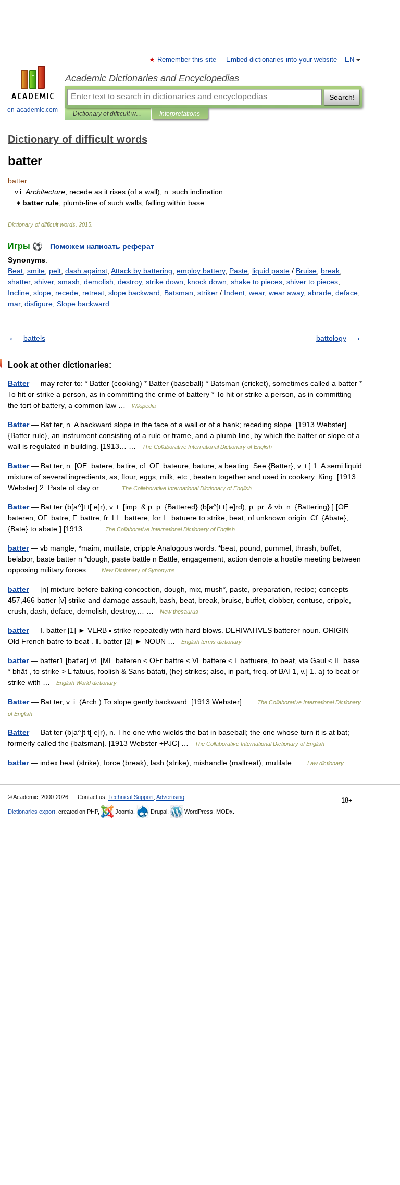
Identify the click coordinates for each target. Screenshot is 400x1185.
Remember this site (187, 60)
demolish (99, 282)
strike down (164, 282)
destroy (130, 282)
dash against (86, 271)
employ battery (201, 271)
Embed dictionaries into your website (281, 60)
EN (349, 60)
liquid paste (271, 271)
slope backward (134, 293)
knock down (207, 282)
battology (331, 338)
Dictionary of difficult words (108, 113)
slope (42, 293)
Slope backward (83, 304)
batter (18, 548)
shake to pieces (256, 282)
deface (346, 293)
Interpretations (179, 113)
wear (257, 293)
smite (36, 271)
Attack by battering (141, 271)
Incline (18, 293)
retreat (93, 293)
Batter (18, 383)
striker (207, 293)
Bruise (306, 271)
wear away (286, 293)
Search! (342, 97)
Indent (234, 293)
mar (14, 304)
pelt (55, 271)
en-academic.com (32, 110)
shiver (44, 282)
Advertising (170, 797)
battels (34, 338)
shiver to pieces (312, 282)
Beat (15, 271)
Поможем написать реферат (102, 246)
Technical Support (131, 797)
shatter (19, 282)
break (330, 271)
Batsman (178, 293)
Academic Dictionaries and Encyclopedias (152, 78)
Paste (238, 271)
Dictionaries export (31, 811)
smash (69, 282)
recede (66, 293)
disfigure (38, 304)
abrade (319, 293)
